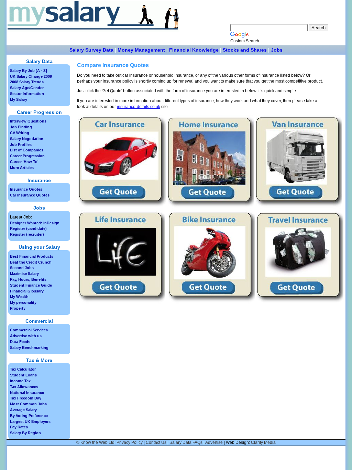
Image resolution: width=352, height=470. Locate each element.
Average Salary (23, 410)
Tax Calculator (23, 369)
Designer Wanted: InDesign (34, 223)
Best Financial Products (31, 256)
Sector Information (27, 94)
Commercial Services (29, 330)
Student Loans (23, 375)
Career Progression (27, 156)
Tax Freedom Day (25, 398)
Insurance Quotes (26, 189)
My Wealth (19, 297)
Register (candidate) (28, 228)
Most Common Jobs (28, 404)
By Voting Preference (29, 416)
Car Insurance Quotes (30, 195)
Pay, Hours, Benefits (28, 279)
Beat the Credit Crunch (31, 262)
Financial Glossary (27, 291)
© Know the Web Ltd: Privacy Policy (109, 442)
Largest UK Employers (30, 421)
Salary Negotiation (26, 139)
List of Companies (26, 150)
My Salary (18, 99)
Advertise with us (26, 336)
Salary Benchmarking (29, 347)
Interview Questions (28, 121)
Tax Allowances (24, 387)
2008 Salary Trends (27, 82)
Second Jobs (22, 268)
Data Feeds (20, 342)
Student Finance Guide (31, 285)
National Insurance (27, 393)
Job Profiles (21, 144)
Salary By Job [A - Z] (28, 70)
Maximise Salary (24, 273)
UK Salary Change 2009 (31, 76)
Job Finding (21, 127)
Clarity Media (263, 442)
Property (17, 308)
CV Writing (19, 133)
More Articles (22, 167)
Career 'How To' (24, 162)
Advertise (214, 442)
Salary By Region (25, 433)
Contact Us (156, 442)
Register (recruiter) (27, 234)
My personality (23, 302)
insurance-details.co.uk (138, 106)
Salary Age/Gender (27, 88)
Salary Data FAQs (185, 442)
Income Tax (20, 381)
